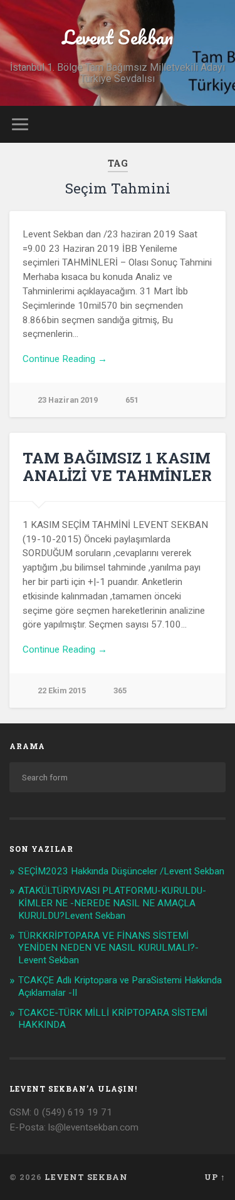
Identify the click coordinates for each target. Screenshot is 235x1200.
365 (120, 690)
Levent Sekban (117, 37)
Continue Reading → (65, 359)
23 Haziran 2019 (68, 400)
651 (131, 400)
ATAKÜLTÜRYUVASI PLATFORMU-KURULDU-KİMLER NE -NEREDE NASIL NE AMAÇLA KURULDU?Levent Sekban (112, 903)
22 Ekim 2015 (62, 690)
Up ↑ (215, 1177)
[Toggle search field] (215, 124)
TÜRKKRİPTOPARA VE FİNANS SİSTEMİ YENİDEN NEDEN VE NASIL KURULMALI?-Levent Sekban (108, 948)
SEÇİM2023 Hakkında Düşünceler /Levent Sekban (121, 871)
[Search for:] (117, 777)
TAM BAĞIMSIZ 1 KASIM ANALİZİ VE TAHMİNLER (117, 467)
